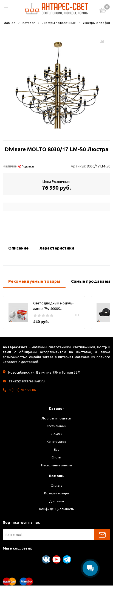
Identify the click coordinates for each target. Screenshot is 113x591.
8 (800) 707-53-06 (22, 390)
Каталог (56, 408)
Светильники (56, 426)
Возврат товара (56, 493)
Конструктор (56, 441)
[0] (103, 11)
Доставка (56, 501)
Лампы (56, 434)
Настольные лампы (56, 465)
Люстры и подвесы (56, 418)
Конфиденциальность (56, 509)
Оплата (57, 485)
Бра (57, 449)
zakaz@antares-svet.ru (27, 381)
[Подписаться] (102, 534)
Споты (56, 457)
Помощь (56, 476)
